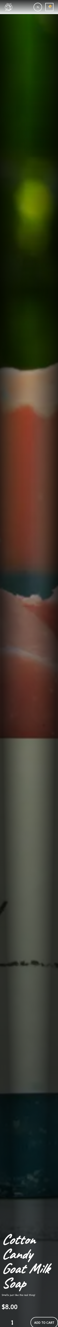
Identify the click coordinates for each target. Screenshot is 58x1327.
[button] (38, 7)
